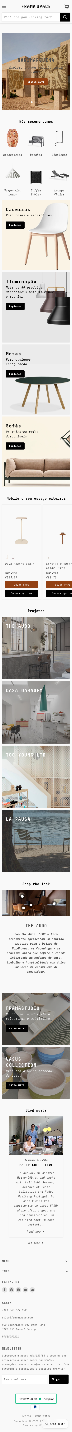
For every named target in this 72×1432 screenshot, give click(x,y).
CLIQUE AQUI (35, 81)
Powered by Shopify (36, 1425)
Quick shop (21, 584)
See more (34, 1242)
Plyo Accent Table (19, 563)
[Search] (65, 17)
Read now (34, 1231)
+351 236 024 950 (14, 1310)
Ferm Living (11, 572)
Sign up (58, 1379)
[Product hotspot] (22, 896)
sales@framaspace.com (17, 1317)
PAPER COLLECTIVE (36, 1165)
